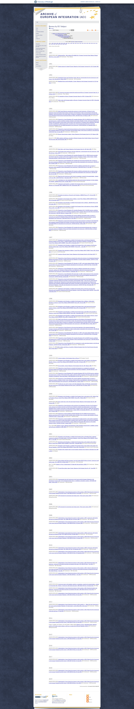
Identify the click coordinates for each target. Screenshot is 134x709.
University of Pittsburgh (43, 700)
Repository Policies (39, 35)
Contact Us (38, 38)
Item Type (72, 41)
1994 (62, 43)
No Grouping (80, 41)
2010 (94, 43)
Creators (76, 41)
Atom (93, 30)
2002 (80, 43)
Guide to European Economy (41, 54)
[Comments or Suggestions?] (97, 3)
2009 (92, 43)
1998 (71, 43)
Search (37, 64)
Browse (37, 62)
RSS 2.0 (97, 30)
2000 (76, 43)
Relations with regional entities (64, 35)
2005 (85, 43)
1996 (66, 43)
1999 (73, 43)
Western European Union (40, 51)
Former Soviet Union (65, 37)
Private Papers (38, 52)
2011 (96, 43)
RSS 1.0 (89, 30)
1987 (53, 43)
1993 (59, 43)
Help (36, 36)
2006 (87, 43)
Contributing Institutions (40, 31)
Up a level (52, 28)
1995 (64, 43)
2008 (89, 43)
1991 (55, 43)
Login (37, 22)
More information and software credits (58, 702)
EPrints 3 (57, 699)
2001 (78, 43)
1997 (69, 43)
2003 (82, 43)
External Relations (59, 34)
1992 (57, 43)
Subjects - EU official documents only (59, 33)
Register (37, 33)
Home (37, 28)
